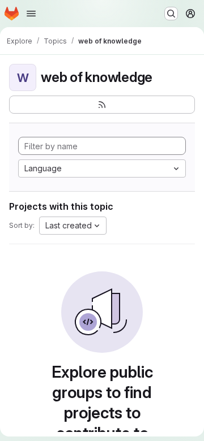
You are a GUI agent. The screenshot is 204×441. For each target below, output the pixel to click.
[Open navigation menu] (31, 14)
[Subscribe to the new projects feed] (102, 105)
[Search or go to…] (171, 13)
